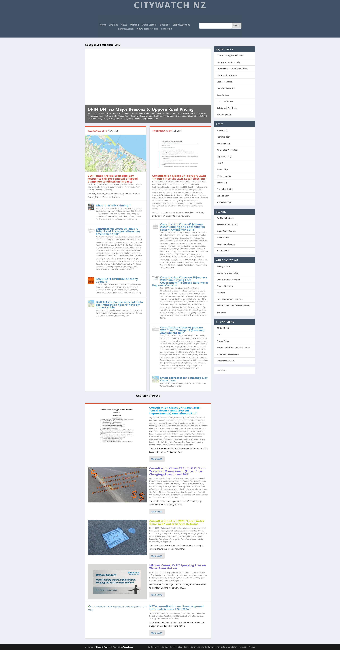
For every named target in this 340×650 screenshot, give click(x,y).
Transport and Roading (137, 119)
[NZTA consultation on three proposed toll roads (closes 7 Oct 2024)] (117, 608)
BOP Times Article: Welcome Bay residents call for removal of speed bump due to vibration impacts (113, 178)
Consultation (133, 113)
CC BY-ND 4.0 (223, 328)
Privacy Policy (223, 341)
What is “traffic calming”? (113, 205)
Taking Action (126, 29)
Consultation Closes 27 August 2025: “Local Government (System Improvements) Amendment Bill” (174, 410)
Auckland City (110, 113)
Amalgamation (176, 288)
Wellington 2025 (175, 206)
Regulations (138, 258)
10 (204, 51)
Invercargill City (107, 250)
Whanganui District (126, 269)
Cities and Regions (107, 239)
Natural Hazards (125, 313)
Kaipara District (119, 250)
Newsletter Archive (147, 29)
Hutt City (102, 248)
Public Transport (102, 214)
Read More (156, 459)
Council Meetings (173, 293)
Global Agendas (181, 25)
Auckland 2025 (169, 181)
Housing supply (177, 246)
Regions (130, 258)
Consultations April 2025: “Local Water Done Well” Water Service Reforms (176, 522)
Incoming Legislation (181, 113)
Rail (174, 310)
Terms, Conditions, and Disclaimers (233, 347)
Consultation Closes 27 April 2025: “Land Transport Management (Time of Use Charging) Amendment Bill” (177, 471)
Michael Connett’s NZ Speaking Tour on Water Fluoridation (177, 567)
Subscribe (166, 29)
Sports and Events (156, 442)
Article (101, 113)
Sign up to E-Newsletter (228, 354)
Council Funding (156, 113)
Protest (150, 116)
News (124, 25)
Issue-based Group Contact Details (233, 305)
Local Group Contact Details (230, 299)
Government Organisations (191, 190)
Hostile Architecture (129, 184)
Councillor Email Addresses (195, 383)
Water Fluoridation (163, 580)
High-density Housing (227, 75)
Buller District (122, 237)
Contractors (102, 184)
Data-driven (120, 242)
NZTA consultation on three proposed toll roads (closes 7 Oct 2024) (176, 607)
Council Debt (144, 113)
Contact (220, 334)
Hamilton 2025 (178, 192)
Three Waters (117, 292)
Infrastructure (128, 248)
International (223, 250)
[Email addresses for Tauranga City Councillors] (155, 379)
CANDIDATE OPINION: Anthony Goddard (117, 280)
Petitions (143, 116)
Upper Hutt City (120, 267)
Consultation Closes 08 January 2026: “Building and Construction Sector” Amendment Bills (182, 226)
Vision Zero (120, 219)
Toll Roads (123, 119)
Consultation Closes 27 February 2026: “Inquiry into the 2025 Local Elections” (179, 177)
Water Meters (154, 542)
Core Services (131, 239)
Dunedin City (130, 242)
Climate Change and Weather (117, 310)
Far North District (182, 240)
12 (207, 51)
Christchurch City (121, 113)
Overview (138, 211)
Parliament (135, 116)
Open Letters (149, 25)
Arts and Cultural (167, 418)
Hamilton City (167, 113)
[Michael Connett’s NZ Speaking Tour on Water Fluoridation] (117, 581)
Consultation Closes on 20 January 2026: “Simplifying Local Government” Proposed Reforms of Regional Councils (180, 281)
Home (102, 25)
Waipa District (113, 269)
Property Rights (118, 187)
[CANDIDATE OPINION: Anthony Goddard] (91, 280)
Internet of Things (196, 113)
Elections (164, 25)
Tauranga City (113, 119)
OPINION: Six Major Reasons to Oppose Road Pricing (141, 109)
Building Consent (188, 232)
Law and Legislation (103, 253)
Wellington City (152, 119)
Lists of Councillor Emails (228, 279)
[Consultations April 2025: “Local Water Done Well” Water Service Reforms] (117, 537)
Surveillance (92, 119)
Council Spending (114, 184)
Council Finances (166, 423)
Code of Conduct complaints (183, 420)
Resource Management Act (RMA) (195, 259)
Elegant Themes (103, 647)
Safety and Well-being (117, 214)
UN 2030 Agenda (109, 219)
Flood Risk (133, 310)
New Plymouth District (104, 256)
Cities (98, 239)
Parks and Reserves (194, 437)
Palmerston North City (168, 257)
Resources (221, 312)
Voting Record (131, 267)
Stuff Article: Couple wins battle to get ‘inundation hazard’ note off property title (119, 304)
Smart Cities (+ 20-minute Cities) (195, 116)
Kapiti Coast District (133, 250)
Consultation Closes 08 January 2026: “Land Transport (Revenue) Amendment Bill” (118, 231)
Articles (113, 25)
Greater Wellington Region (124, 245)
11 (205, 51)
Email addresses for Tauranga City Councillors (183, 379)
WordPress (128, 647)
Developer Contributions (166, 426)
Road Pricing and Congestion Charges (168, 116)
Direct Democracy (169, 187)
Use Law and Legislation (228, 273)
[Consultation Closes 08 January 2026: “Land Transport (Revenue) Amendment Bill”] (91, 230)
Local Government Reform (121, 253)
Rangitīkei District (120, 258)
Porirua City (108, 258)
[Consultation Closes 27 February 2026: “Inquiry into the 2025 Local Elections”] (180, 153)
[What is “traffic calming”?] (91, 207)
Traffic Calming (123, 216)
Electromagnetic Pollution (229, 62)
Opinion (134, 25)
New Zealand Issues (116, 116)
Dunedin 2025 (181, 187)
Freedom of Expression (172, 190)
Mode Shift (104, 116)
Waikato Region (101, 269)
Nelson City (136, 253)
